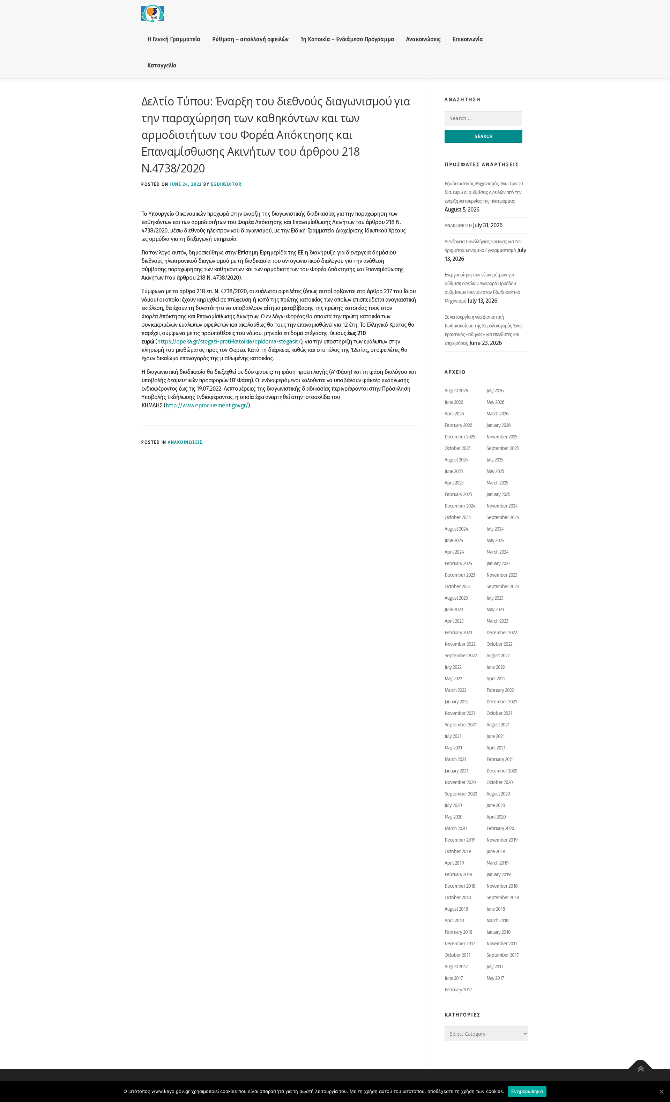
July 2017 (494, 967)
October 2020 (499, 782)
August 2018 (456, 909)
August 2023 (456, 598)
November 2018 (502, 886)
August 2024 (456, 529)
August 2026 (456, 391)
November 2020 (460, 782)
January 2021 (456, 771)
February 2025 (458, 494)
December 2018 (460, 886)
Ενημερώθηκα (527, 1091)
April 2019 (454, 863)
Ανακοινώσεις (423, 39)
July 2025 (494, 460)
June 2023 (454, 610)
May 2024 (495, 540)
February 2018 (458, 932)
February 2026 (458, 425)
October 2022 (499, 644)
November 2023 (501, 575)
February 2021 (500, 759)
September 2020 (461, 794)
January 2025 (498, 494)
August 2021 (497, 725)
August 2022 (497, 656)
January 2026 (498, 425)
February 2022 (500, 690)
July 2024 (495, 529)
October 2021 (499, 713)
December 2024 (460, 506)
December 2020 (501, 771)
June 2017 (454, 978)
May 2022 (453, 679)
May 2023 (495, 610)
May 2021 (453, 748)
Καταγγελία (162, 65)
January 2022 (456, 702)
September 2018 (502, 898)
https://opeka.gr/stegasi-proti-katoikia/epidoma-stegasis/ (229, 341)
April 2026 (454, 414)
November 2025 (501, 437)
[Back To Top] (640, 1069)
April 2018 (454, 921)
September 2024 (502, 517)
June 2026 (454, 402)
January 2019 (498, 875)
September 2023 (502, 587)
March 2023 (497, 621)
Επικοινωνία (468, 39)
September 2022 (461, 656)
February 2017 (458, 990)
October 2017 (457, 955)
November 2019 (502, 840)
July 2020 (453, 805)
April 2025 (454, 483)
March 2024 (497, 552)
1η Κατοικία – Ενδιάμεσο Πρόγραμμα (347, 39)
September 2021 (461, 725)
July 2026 (495, 391)
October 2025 (457, 448)
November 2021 (460, 713)
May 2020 (453, 817)
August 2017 (456, 967)
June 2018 (495, 909)
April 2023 (454, 621)
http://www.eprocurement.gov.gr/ (206, 405)
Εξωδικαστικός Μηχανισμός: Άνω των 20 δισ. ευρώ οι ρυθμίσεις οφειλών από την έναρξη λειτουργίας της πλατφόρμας (484, 192)
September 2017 (502, 955)
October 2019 (458, 852)
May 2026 (495, 402)
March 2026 (497, 414)
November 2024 (502, 506)
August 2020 (498, 794)
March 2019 (497, 863)
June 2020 (495, 805)
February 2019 (458, 875)
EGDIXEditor (226, 184)
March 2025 (497, 483)
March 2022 (455, 690)
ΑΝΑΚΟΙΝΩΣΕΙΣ (185, 442)
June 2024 (454, 540)
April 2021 (495, 748)
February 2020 (500, 828)
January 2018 (498, 932)
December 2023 (460, 575)
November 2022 (460, 644)
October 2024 (458, 517)
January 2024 (498, 564)
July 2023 (494, 598)
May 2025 (495, 471)
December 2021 (501, 702)
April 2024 (454, 552)
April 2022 (495, 679)
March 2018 (497, 921)
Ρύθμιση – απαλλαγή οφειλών (250, 39)
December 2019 (460, 840)
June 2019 (495, 852)
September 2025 (502, 448)
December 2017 (460, 944)
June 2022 (495, 667)
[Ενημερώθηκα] (661, 1091)
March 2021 (455, 759)
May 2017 (495, 978)
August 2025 (456, 460)
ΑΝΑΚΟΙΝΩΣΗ (458, 226)
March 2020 (456, 828)
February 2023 (458, 633)
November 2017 (501, 944)
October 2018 (458, 898)
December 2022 (501, 633)
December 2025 (460, 437)
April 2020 (496, 817)
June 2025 (454, 471)
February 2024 (458, 564)
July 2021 (453, 736)
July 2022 (453, 667)
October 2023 (457, 587)
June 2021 (495, 736)
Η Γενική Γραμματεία (173, 39)
